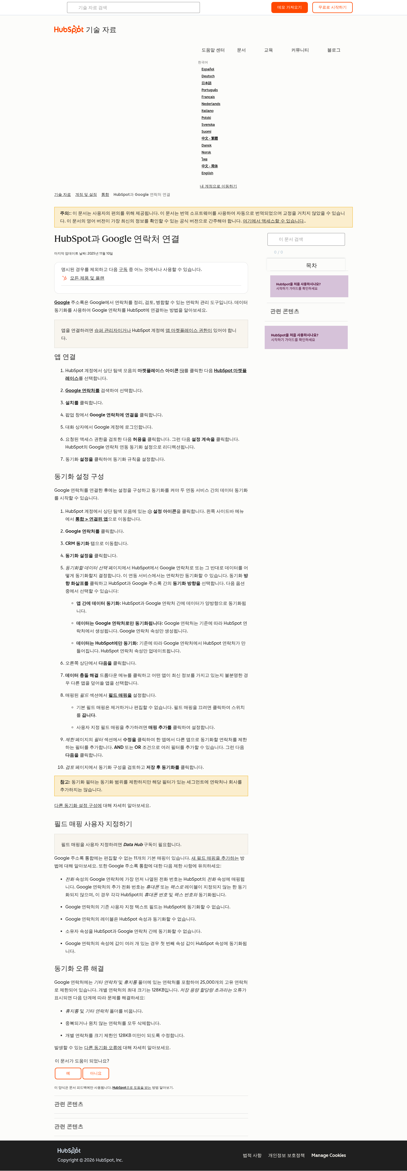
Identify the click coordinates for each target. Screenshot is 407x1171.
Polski (206, 118)
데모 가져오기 (289, 7)
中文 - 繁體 (210, 138)
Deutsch (208, 76)
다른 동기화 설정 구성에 (78, 805)
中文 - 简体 (210, 166)
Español (208, 69)
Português (210, 90)
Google (62, 302)
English (207, 173)
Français (208, 97)
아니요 (96, 1073)
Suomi (206, 132)
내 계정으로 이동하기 (218, 186)
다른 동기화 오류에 (103, 1047)
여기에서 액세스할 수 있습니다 (273, 221)
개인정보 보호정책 (286, 1155)
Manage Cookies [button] (328, 1155)
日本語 (207, 83)
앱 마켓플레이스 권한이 (189, 330)
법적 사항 (252, 1155)
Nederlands (211, 104)
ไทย (204, 159)
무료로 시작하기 (332, 7)
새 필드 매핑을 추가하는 (215, 858)
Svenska (208, 125)
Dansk (207, 145)
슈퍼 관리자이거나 (112, 330)
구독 (123, 269)
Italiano (207, 111)
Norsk (206, 152)
